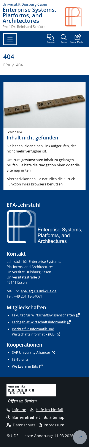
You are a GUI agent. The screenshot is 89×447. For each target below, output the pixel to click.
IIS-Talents (20, 359)
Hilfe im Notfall (49, 409)
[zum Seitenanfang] (80, 437)
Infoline (19, 409)
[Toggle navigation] (10, 39)
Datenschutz (24, 424)
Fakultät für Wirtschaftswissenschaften (43, 315)
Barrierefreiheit (26, 417)
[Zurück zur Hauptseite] (75, 17)
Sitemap (56, 417)
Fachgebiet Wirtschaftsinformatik (39, 322)
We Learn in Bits (25, 366)
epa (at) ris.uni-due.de (38, 291)
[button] (77, 39)
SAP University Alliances (31, 352)
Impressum (54, 424)
